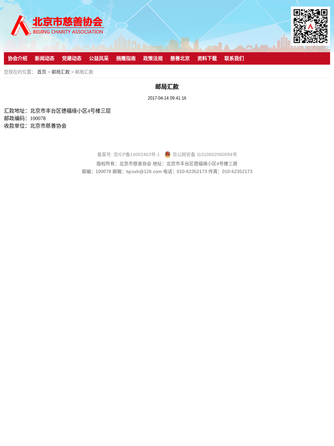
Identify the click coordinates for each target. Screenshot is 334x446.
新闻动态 (44, 58)
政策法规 (153, 58)
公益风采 (99, 58)
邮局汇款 (61, 71)
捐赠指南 (126, 58)
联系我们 (234, 58)
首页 (41, 71)
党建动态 (72, 58)
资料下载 (207, 58)
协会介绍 (17, 58)
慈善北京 (180, 58)
